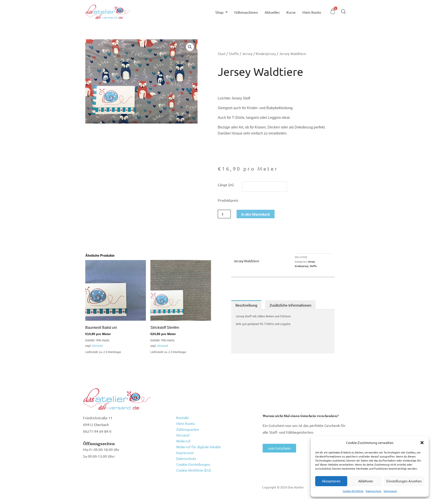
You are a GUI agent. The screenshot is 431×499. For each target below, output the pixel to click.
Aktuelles (272, 12)
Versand (97, 345)
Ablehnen (365, 481)
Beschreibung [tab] (246, 305)
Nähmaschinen (246, 12)
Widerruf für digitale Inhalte (198, 446)
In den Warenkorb (255, 214)
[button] (422, 442)
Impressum (390, 491)
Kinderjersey (266, 53)
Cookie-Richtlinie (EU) (193, 470)
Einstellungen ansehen (404, 481)
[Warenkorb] (332, 11)
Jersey (247, 53)
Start (222, 53)
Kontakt (182, 417)
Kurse (291, 12)
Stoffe (234, 53)
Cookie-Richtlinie (353, 491)
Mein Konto (311, 12)
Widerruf (183, 441)
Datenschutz (373, 491)
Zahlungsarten (187, 429)
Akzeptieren (331, 481)
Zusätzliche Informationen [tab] (290, 305)
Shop (219, 12)
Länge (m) (226, 184)
